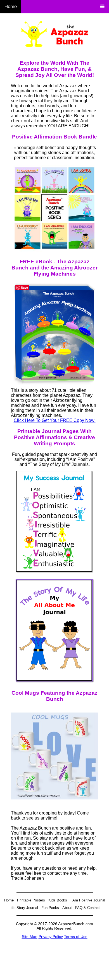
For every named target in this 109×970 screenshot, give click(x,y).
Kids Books (57, 900)
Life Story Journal (24, 908)
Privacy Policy (51, 936)
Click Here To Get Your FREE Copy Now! (55, 420)
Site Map (29, 936)
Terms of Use (75, 936)
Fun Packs (50, 908)
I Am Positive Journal (87, 900)
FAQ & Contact (87, 908)
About (67, 908)
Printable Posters (31, 900)
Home (10, 6)
